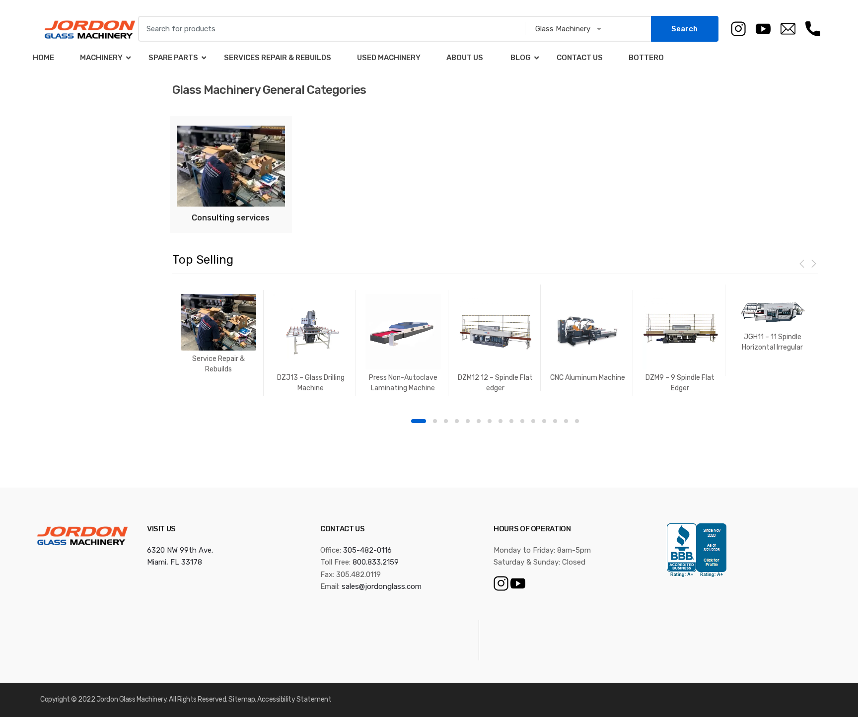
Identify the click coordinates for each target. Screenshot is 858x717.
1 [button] (418, 421)
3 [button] (446, 421)
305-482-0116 (367, 550)
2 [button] (435, 421)
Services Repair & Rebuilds (277, 57)
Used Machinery (389, 57)
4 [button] (457, 421)
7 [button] (490, 421)
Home (43, 57)
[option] (218, 333)
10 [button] (522, 421)
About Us (464, 57)
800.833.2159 (376, 562)
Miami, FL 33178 (174, 562)
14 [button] (566, 421)
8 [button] (500, 421)
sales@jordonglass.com (382, 586)
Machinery (101, 57)
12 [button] (544, 421)
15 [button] (577, 421)
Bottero (646, 57)
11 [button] (533, 421)
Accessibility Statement (294, 699)
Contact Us (580, 57)
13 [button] (555, 421)
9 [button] (511, 421)
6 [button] (479, 421)
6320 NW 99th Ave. (180, 550)
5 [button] (468, 421)
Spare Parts (173, 57)
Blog (520, 57)
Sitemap (241, 699)
